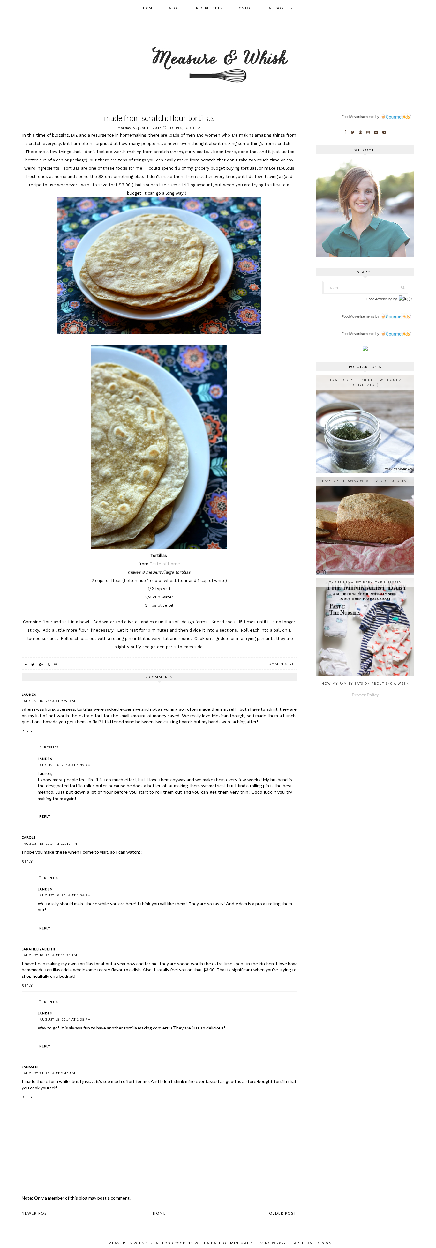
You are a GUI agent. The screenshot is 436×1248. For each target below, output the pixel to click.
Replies (51, 747)
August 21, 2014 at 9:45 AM (49, 1073)
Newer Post (36, 1213)
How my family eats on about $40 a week (365, 683)
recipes (175, 128)
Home (149, 8)
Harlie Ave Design (311, 1243)
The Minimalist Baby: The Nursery (365, 582)
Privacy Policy (365, 695)
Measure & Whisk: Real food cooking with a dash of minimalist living (189, 1243)
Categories (278, 8)
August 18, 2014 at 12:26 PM (50, 955)
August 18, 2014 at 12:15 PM (50, 843)
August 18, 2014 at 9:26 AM (49, 701)
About (175, 8)
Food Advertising (379, 299)
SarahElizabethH (39, 949)
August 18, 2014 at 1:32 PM (65, 765)
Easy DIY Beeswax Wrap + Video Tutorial (365, 481)
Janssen (30, 1067)
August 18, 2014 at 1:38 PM (65, 1019)
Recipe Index (209, 8)
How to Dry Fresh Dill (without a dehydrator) (365, 382)
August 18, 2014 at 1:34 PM (65, 895)
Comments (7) (280, 663)
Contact (245, 8)
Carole (29, 837)
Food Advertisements (358, 117)
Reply (27, 731)
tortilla (192, 128)
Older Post (283, 1213)
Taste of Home (165, 563)
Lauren (29, 694)
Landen (45, 759)
